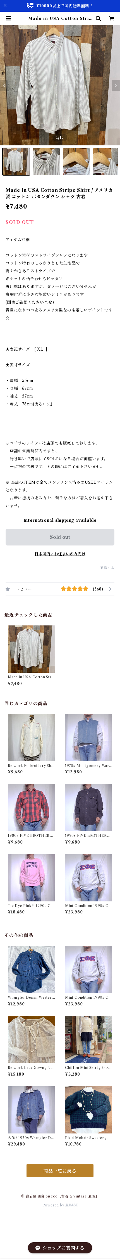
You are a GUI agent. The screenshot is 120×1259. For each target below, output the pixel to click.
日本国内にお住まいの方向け (60, 553)
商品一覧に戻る (60, 1171)
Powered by (54, 1205)
